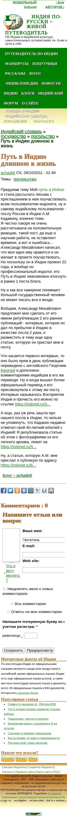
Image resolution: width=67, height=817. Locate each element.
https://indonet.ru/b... (18, 465)
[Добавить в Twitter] (10, 490)
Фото (35, 73)
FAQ (56, 771)
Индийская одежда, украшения (25, 118)
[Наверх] (51, 490)
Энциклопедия (21, 83)
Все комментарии (30, 604)
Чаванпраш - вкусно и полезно (28, 718)
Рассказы (15, 73)
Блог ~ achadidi (17, 475)
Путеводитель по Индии (31, 53)
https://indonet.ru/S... (33, 404)
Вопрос (21, 758)
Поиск (33, 758)
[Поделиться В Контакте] (24, 490)
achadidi (8, 172)
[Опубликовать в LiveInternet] (44, 490)
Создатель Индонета (40, 767)
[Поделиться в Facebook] (3, 490)
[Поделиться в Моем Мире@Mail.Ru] (31, 490)
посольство (43, 136)
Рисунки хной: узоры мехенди (27, 742)
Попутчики (44, 63)
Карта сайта (43, 771)
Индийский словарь (21, 131)
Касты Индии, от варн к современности (34, 738)
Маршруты (17, 63)
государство (13, 136)
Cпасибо (8, 758)
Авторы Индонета (14, 767)
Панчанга (43, 121)
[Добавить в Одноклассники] (17, 490)
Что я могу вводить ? (13, 573)
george (8, 370)
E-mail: (29, 546)
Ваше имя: (32, 531)
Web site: (31, 561)
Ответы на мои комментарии (36, 612)
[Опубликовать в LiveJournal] (37, 490)
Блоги (27, 93)
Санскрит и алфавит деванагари (29, 733)
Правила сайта (25, 771)
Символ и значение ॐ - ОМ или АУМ (32, 704)
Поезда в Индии (22, 111)
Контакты (8, 771)
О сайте (30, 103)
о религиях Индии (27, 692)
